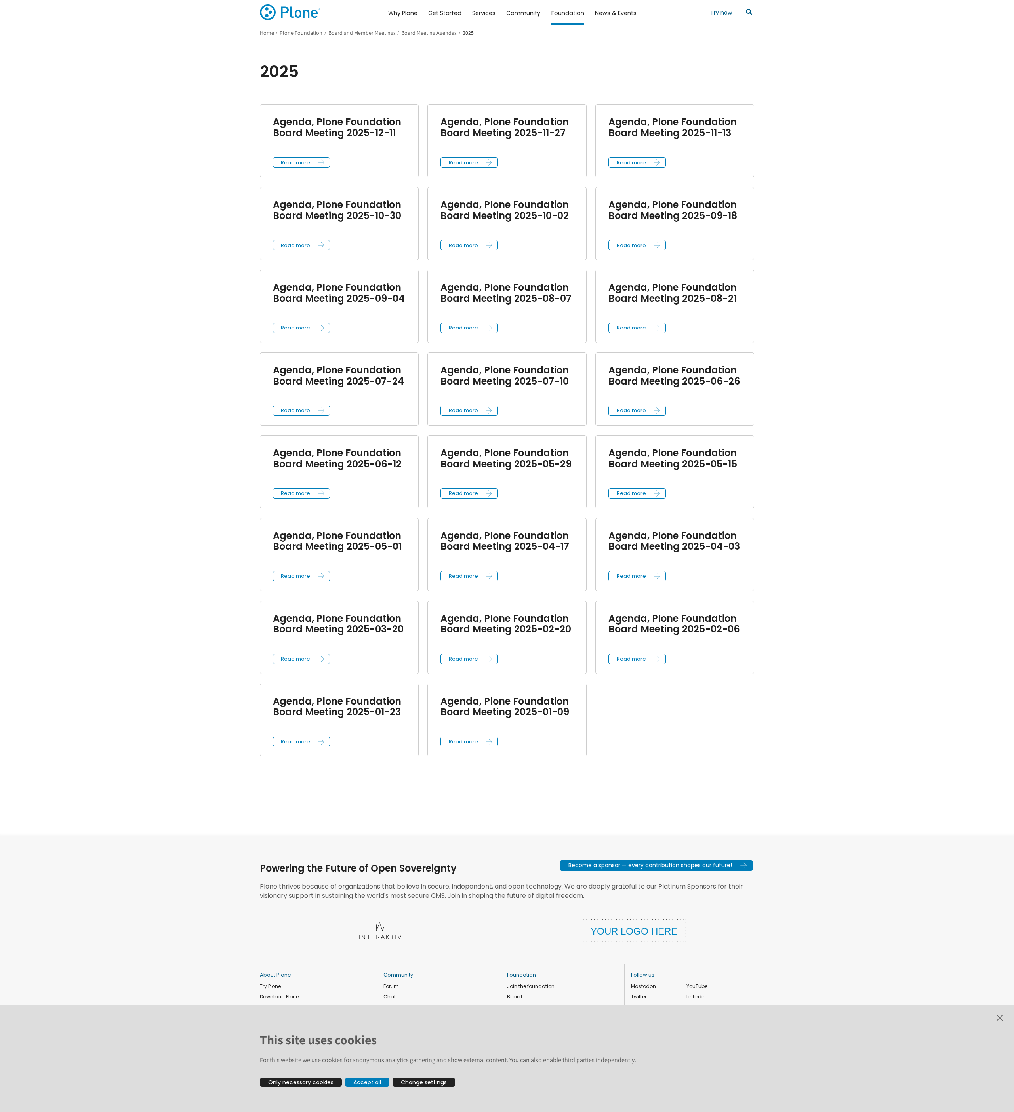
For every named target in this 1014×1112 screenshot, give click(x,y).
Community (398, 975)
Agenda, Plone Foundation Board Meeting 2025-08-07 (506, 293)
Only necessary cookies (301, 1082)
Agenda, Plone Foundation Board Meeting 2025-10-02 (504, 210)
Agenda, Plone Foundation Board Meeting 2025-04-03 (674, 541)
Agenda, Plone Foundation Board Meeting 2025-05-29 (506, 458)
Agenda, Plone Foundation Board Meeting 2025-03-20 (338, 624)
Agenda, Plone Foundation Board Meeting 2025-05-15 (672, 458)
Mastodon (643, 986)
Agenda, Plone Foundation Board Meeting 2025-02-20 (505, 624)
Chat (389, 996)
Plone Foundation (301, 33)
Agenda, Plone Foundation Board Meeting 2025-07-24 (338, 376)
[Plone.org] (291, 12)
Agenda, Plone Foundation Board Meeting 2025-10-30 (337, 210)
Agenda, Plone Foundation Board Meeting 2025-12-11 (337, 127)
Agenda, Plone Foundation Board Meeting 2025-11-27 (504, 127)
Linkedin (696, 996)
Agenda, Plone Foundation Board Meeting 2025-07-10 (504, 376)
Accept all (367, 1082)
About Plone (275, 975)
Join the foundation (531, 986)
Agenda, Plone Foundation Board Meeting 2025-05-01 (337, 541)
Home (267, 33)
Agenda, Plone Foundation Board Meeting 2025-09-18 (672, 210)
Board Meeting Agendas (429, 33)
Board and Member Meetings (362, 33)
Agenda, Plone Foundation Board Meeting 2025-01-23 (337, 707)
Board (514, 996)
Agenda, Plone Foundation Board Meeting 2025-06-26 (674, 376)
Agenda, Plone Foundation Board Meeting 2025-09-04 (339, 293)
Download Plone (279, 996)
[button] (301, 162)
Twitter (638, 996)
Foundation (521, 975)
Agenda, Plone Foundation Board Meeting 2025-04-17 (504, 541)
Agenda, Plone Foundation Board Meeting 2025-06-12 (337, 458)
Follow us (642, 975)
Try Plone (270, 986)
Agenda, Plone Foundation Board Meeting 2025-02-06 (674, 624)
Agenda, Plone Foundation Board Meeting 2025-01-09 (504, 707)
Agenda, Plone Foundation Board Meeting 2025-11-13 (672, 127)
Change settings (424, 1082)
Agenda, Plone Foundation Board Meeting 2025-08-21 (672, 293)
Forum (391, 986)
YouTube (696, 986)
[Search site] (747, 12)
